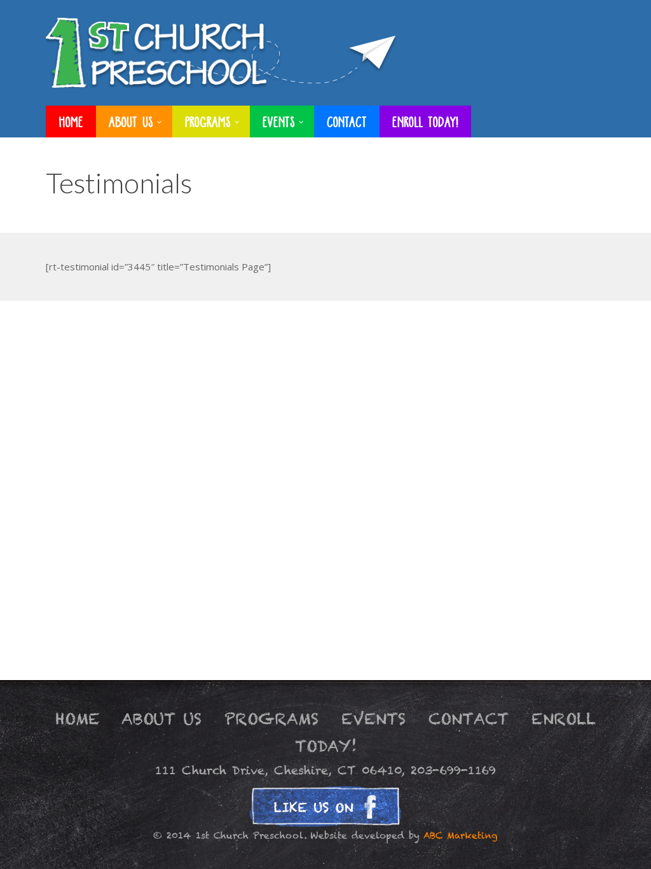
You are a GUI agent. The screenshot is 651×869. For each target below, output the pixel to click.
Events (373, 719)
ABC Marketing (460, 835)
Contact (468, 719)
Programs (271, 719)
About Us (161, 719)
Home (77, 719)
